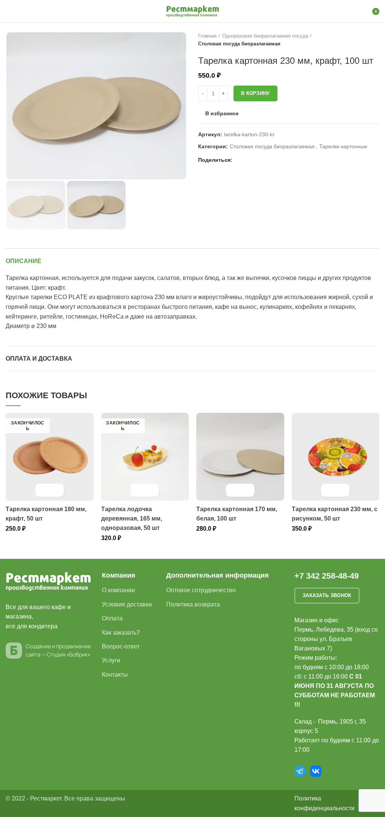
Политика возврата (193, 604)
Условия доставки (127, 604)
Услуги (111, 660)
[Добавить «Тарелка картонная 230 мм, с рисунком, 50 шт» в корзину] (328, 490)
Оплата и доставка (39, 358)
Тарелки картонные (343, 146)
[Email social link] (240, 160)
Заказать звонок (327, 595)
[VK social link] (257, 160)
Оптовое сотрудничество (201, 590)
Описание (23, 261)
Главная (207, 36)
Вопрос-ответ (120, 646)
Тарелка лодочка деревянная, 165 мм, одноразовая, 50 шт (131, 518)
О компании (118, 590)
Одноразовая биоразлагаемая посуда (265, 36)
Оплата (112, 618)
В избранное (222, 113)
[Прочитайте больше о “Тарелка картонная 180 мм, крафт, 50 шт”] (43, 490)
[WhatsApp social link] (248, 160)
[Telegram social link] (266, 160)
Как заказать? (121, 632)
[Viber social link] (274, 160)
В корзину (255, 93)
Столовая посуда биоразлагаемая (239, 44)
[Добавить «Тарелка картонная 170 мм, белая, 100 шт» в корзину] (233, 490)
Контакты (115, 674)
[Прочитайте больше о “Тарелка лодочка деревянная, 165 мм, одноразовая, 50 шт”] (138, 490)
